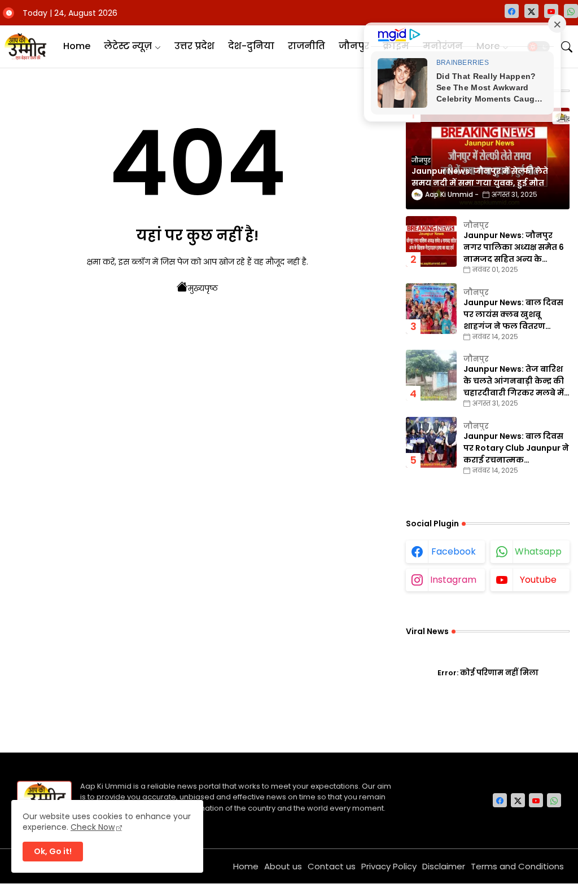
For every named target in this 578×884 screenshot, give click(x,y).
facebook (453, 551)
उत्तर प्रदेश (194, 45)
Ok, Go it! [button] (53, 851)
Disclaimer (443, 866)
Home (76, 45)
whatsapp (538, 551)
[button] (566, 47)
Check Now (93, 827)
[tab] (76, 46)
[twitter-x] (531, 11)
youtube (538, 579)
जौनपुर (354, 45)
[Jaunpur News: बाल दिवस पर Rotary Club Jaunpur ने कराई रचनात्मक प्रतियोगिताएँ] (431, 442)
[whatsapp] (571, 11)
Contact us (332, 866)
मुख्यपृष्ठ (203, 288)
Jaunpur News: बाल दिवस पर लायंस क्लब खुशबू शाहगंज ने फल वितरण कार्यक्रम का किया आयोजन (513, 314)
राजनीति (306, 45)
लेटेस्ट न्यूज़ (128, 45)
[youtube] (551, 11)
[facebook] (512, 11)
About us (283, 866)
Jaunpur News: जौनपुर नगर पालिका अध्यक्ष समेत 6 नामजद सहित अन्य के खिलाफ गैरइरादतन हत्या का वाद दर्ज (514, 247)
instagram (453, 579)
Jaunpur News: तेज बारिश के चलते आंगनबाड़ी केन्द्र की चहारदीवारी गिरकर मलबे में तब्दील (513, 381)
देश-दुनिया (251, 45)
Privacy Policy (389, 866)
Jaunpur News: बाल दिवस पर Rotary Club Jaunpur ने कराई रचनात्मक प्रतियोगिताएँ (516, 448)
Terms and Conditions (517, 866)
